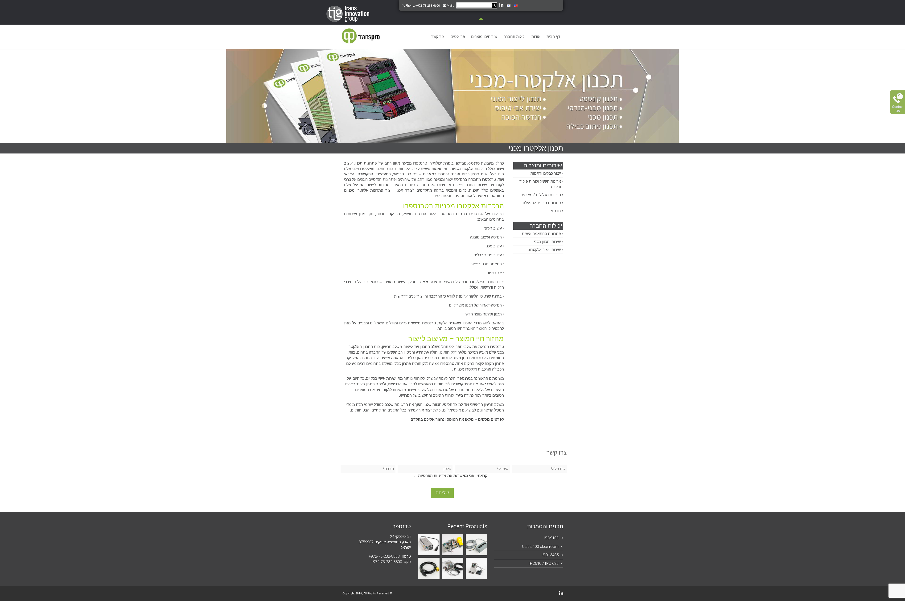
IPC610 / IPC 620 (544, 563)
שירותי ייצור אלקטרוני (544, 249)
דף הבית (553, 36)
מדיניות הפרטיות (432, 475)
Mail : (450, 5)
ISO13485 (550, 555)
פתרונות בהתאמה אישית (541, 233)
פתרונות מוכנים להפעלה (542, 203)
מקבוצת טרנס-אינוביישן (475, 163)
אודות (535, 36)
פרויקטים (458, 36)
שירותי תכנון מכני (547, 241)
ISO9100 (551, 538)
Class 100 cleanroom (540, 546)
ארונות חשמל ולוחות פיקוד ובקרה (540, 184)
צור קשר (437, 36)
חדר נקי (555, 211)
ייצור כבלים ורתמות (546, 173)
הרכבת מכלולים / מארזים (541, 195)
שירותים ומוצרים (484, 36)
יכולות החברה (514, 36)
